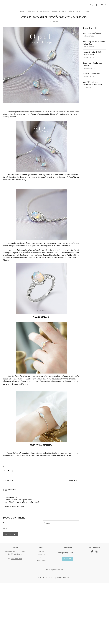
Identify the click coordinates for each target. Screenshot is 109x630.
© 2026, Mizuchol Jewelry (45, 578)
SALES (87, 11)
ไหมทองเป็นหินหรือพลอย (91, 74)
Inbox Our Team (19, 552)
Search (41, 552)
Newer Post (73, 480)
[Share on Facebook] (4, 471)
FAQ (41, 558)
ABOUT (70, 11)
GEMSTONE (44, 11)
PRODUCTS (54, 11)
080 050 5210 (16, 558)
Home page (41, 560)
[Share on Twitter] (8, 471)
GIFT (63, 11)
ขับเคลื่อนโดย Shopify (63, 578)
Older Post (9, 480)
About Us (41, 555)
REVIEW (78, 11)
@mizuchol (18, 554)
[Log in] (96, 4)
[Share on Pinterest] (13, 471)
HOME (22, 11)
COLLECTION (32, 11)
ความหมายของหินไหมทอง (92, 33)
